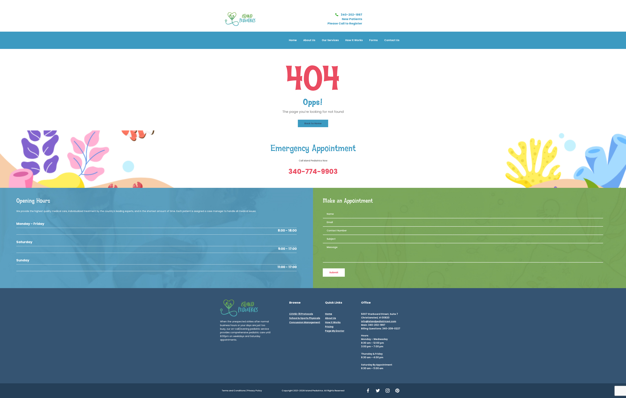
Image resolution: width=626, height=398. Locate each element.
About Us (309, 40)
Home (293, 40)
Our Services (330, 40)
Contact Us (391, 40)
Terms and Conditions (234, 390)
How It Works (354, 40)
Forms (373, 40)
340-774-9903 (313, 171)
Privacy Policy (254, 390)
